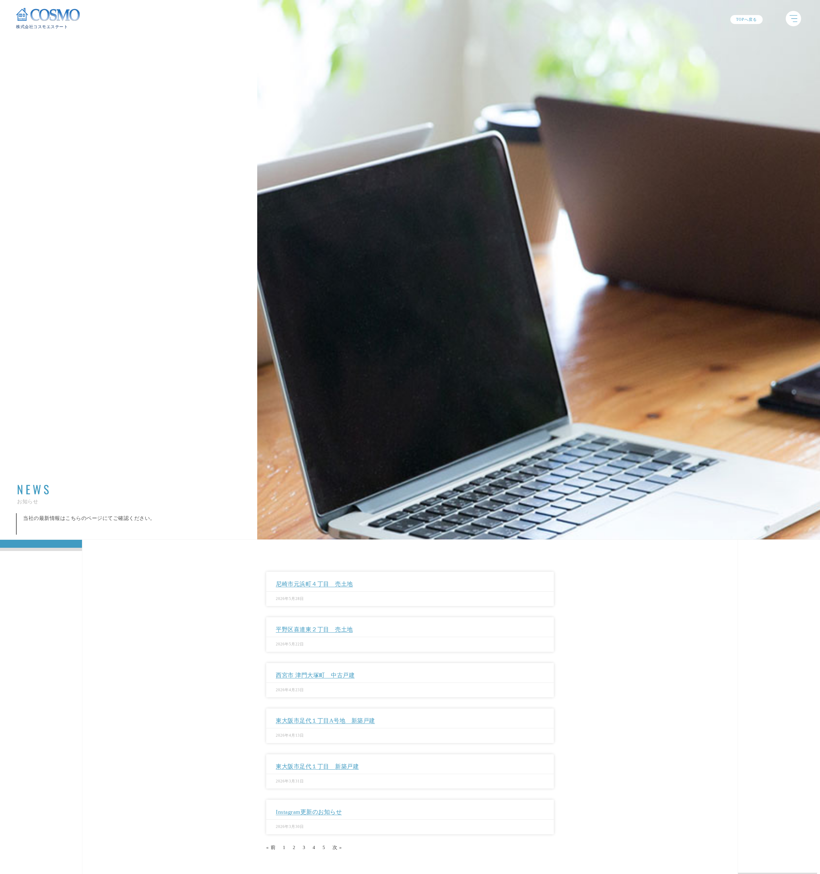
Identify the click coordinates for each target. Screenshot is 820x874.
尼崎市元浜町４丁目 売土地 (314, 584)
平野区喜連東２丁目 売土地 (314, 629)
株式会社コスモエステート (42, 26)
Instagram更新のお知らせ (309, 812)
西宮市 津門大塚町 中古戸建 (315, 675)
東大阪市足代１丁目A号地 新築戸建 (325, 720)
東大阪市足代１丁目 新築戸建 (317, 766)
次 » (337, 847)
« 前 (271, 847)
